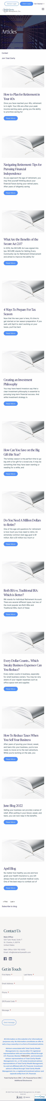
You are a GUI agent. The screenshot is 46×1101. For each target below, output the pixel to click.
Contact (5, 53)
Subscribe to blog (9, 906)
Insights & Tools (8, 37)
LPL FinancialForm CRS (32, 1078)
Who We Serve (34, 27)
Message (14, 1010)
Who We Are (7, 27)
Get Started (38, 4)
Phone (13, 992)
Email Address (16, 983)
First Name (12, 975)
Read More (10, 118)
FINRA (23, 1056)
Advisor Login (11, 4)
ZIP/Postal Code (17, 1001)
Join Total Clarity (8, 58)
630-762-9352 (19, 949)
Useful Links (19, 48)
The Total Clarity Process (12, 22)
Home (4, 16)
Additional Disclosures (23, 1080)
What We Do (20, 27)
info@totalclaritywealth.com (20, 952)
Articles (31, 42)
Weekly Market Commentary (13, 42)
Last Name (34, 975)
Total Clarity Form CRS (12, 1078)
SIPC (28, 1056)
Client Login (26, 4)
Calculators (6, 48)
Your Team (6, 32)
